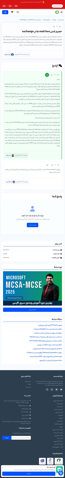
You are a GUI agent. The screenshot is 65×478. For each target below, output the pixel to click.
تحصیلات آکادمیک (58, 444)
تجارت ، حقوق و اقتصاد (57, 447)
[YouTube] (61, 389)
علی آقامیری (9, 182)
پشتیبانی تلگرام (24, 418)
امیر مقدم (8, 155)
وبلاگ (29, 384)
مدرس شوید (28, 381)
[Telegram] (56, 389)
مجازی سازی (60, 406)
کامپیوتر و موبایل (59, 424)
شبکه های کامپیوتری (58, 401)
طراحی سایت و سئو (58, 433)
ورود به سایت (32, 225)
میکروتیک (60, 415)
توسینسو (61, 20)
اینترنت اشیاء (60, 438)
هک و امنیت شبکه (58, 409)
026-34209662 (24, 412)
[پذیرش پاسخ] (47, 75)
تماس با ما (28, 387)
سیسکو (61, 418)
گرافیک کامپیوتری (59, 435)
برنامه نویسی (60, 421)
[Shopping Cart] (12, 12)
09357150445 (24, 409)
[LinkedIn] (52, 389)
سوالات (54, 20)
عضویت (7, 438)
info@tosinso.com (23, 406)
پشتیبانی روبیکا (25, 415)
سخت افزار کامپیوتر (58, 441)
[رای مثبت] (60, 26)
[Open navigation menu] (61, 12)
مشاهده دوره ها (57, 6)
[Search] (18, 12)
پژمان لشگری (7, 54)
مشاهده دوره (32, 310)
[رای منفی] (54, 26)
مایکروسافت (46, 20)
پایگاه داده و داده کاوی (57, 430)
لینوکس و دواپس (59, 412)
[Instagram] (47, 389)
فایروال (61, 427)
